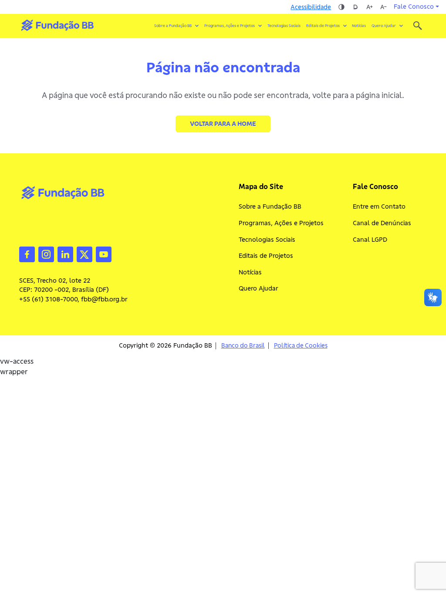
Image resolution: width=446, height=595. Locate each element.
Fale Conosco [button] (414, 6)
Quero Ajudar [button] (384, 26)
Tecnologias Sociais (284, 26)
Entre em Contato (379, 206)
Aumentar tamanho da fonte (369, 6)
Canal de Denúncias (382, 223)
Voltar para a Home (223, 123)
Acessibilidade (311, 6)
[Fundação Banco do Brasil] (418, 26)
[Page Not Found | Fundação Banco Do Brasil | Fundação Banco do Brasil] (57, 25)
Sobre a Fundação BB (270, 206)
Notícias (359, 26)
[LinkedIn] (65, 253)
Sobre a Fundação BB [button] (173, 26)
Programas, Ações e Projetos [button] (229, 26)
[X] (84, 253)
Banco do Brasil (243, 345)
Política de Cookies (301, 345)
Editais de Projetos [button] (323, 26)
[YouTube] (104, 253)
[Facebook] (27, 253)
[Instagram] (46, 253)
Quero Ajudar (258, 288)
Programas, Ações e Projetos (281, 223)
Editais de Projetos (266, 255)
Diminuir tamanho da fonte (383, 6)
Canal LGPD (370, 239)
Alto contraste (341, 6)
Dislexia (355, 6)
